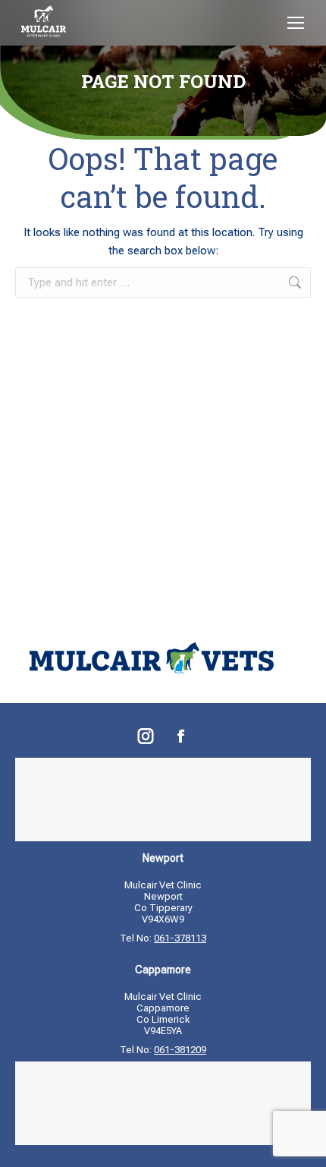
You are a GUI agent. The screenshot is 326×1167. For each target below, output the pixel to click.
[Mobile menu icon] (296, 23)
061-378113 (180, 938)
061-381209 (180, 1049)
